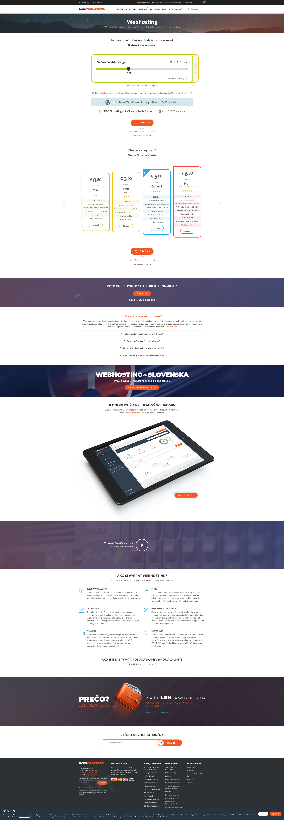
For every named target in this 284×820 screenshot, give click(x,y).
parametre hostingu (177, 79)
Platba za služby (170, 773)
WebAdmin (195, 9)
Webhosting (131, 9)
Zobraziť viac (171, 327)
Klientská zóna (194, 764)
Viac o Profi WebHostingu (173, 111)
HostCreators (171, 764)
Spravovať (263, 814)
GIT (151, 9)
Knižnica (168, 776)
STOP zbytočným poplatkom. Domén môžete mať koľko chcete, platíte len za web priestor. (142, 27)
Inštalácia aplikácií (150, 786)
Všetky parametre (96, 218)
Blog (164, 9)
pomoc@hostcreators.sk (174, 2)
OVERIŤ (171, 743)
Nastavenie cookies (171, 798)
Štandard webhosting (151, 803)
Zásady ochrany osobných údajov (91, 792)
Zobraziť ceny (165, 713)
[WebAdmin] (195, 7)
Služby (155, 664)
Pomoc (157, 9)
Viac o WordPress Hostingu (167, 102)
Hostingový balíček (150, 773)
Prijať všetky (276, 814)
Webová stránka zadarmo (152, 789)
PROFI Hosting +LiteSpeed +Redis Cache (128, 111)
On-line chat (158, 2)
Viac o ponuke (150, 713)
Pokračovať (145, 123)
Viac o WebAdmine (186, 495)
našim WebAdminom (135, 413)
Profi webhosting (149, 776)
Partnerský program (172, 795)
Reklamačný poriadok (172, 783)
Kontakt (178, 9)
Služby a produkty (152, 764)
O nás (171, 9)
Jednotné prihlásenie (151, 783)
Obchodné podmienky (172, 779)
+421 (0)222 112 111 (193, 2)
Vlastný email (148, 796)
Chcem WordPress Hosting (133, 102)
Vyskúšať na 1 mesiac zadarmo (141, 131)
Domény (120, 9)
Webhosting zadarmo (151, 779)
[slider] (128, 69)
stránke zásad (25, 817)
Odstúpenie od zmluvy (151, 806)
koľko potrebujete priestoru (113, 93)
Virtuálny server (195, 68)
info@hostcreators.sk (93, 775)
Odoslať (102, 782)
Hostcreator (91, 763)
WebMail (190, 770)
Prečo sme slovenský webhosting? (142, 387)
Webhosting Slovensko (151, 799)
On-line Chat (143, 293)
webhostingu (162, 93)
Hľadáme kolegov (144, 2)
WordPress (142, 9)
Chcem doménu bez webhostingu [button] (140, 86)
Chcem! (96, 225)
